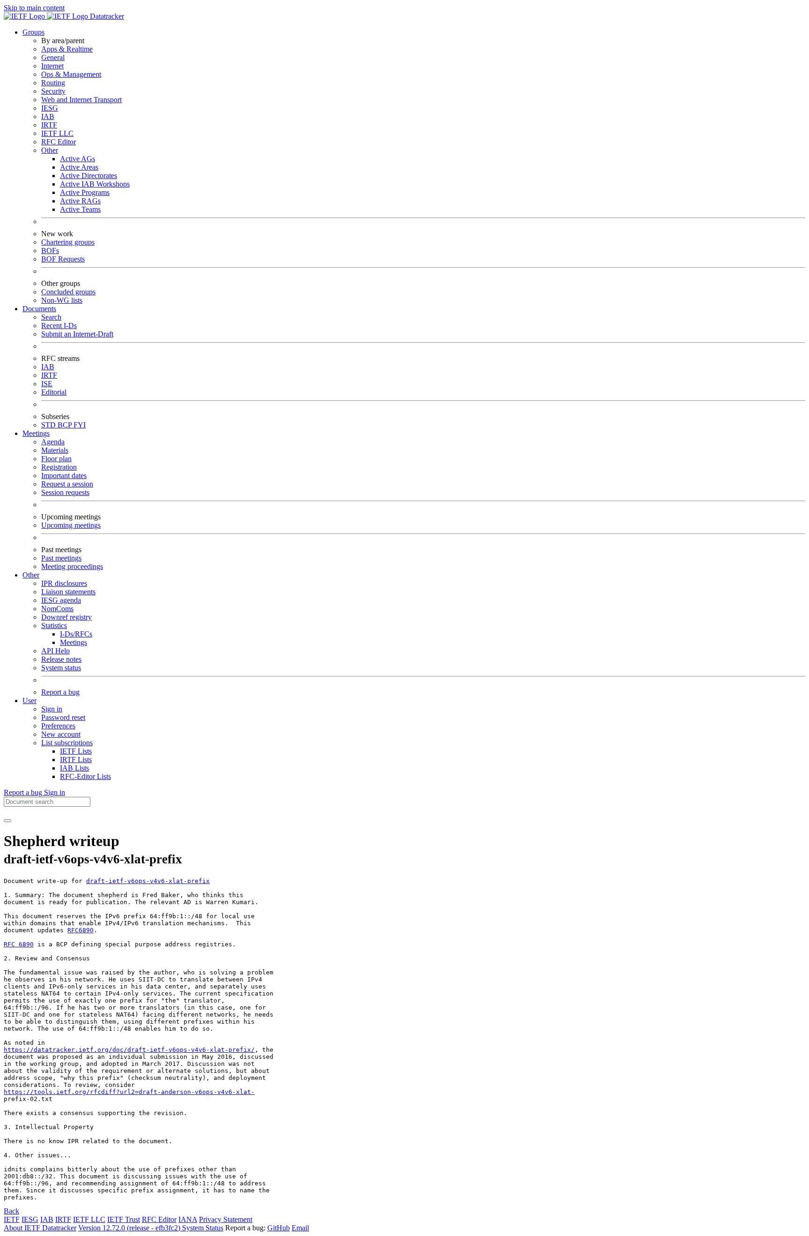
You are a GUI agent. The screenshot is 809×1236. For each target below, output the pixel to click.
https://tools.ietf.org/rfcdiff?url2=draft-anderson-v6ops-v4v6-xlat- (129, 1091)
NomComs (57, 609)
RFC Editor (58, 142)
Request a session (67, 484)
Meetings (73, 642)
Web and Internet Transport (81, 100)
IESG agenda (61, 600)
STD (49, 425)
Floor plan (56, 459)
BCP (66, 425)
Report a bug (60, 692)
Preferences (58, 726)
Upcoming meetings (71, 525)
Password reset (63, 717)
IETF (12, 1219)
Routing (53, 83)
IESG (49, 108)
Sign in (51, 709)
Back (11, 1211)
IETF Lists (76, 751)
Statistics (54, 625)
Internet (52, 66)
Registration (59, 467)
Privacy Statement (225, 1219)
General (53, 57)
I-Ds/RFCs (76, 634)
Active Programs (85, 192)
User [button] (29, 700)
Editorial (53, 392)
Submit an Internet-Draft (77, 334)
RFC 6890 (19, 944)
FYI (80, 425)
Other (49, 150)
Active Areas (79, 167)
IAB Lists (74, 768)
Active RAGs (80, 201)
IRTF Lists (76, 760)
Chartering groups (68, 242)
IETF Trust (123, 1219)
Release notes (61, 659)
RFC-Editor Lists (85, 776)
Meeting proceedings (72, 566)
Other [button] (30, 575)
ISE (46, 384)
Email (300, 1228)
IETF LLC (57, 133)
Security (53, 91)
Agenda (53, 442)
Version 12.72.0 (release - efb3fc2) (130, 1228)
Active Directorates (88, 176)
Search (51, 317)
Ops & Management (71, 74)
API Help (55, 651)
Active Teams (80, 209)
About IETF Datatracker (40, 1228)
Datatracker (106, 16)
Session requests (65, 492)
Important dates (64, 475)
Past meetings (61, 558)
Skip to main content (34, 8)
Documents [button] (39, 309)
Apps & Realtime (67, 49)
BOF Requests (63, 259)
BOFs (50, 251)
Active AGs (77, 159)
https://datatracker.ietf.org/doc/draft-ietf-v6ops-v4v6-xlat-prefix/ (129, 1049)
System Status (202, 1228)
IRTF (49, 125)
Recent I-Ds (59, 326)
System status (61, 668)
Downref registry (66, 617)
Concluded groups (68, 292)
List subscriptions (67, 743)
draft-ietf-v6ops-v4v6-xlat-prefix (148, 880)
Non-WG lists (61, 300)
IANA (187, 1219)
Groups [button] (33, 32)
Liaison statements (68, 592)
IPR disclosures (64, 583)
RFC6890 (80, 930)
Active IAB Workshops (95, 184)
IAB (47, 116)
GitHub (278, 1228)
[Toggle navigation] (7, 820)
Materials (54, 450)
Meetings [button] (36, 433)
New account (61, 734)
